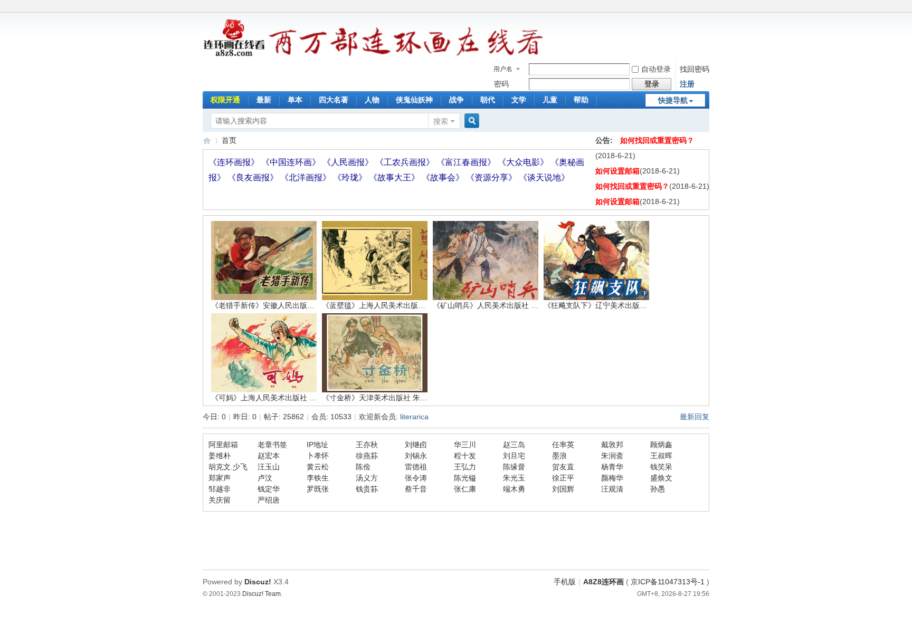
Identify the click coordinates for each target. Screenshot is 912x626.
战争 (456, 99)
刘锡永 (416, 455)
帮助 (581, 99)
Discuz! (257, 581)
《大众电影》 (524, 162)
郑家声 (219, 478)
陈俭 (363, 467)
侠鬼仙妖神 (414, 99)
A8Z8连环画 (603, 581)
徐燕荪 (367, 455)
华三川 (465, 444)
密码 (501, 84)
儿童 (550, 99)
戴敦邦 (612, 444)
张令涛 (416, 478)
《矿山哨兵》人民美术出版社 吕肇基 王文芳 (505, 305)
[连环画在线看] (235, 55)
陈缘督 (514, 467)
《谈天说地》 (544, 177)
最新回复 (694, 416)
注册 (687, 84)
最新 (263, 99)
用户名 (502, 69)
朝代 (487, 99)
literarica (414, 416)
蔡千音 (416, 489)
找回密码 (694, 69)
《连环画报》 (234, 162)
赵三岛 (514, 444)
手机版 (565, 581)
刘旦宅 (514, 455)
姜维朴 (219, 455)
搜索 (440, 121)
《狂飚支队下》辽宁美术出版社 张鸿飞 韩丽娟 (620, 305)
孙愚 (657, 489)
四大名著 (333, 99)
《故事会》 (444, 177)
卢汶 (265, 478)
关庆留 (219, 500)
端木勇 (514, 489)
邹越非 (219, 489)
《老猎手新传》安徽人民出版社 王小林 (275, 305)
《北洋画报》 (306, 177)
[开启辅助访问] (706, 7)
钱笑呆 (661, 467)
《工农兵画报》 (405, 162)
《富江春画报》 (467, 162)
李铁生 (318, 478)
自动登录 (656, 69)
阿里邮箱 (223, 444)
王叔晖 (661, 455)
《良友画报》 (253, 177)
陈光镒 (465, 478)
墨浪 (559, 455)
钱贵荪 (367, 489)
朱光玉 (514, 478)
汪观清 (612, 489)
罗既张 (318, 489)
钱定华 (269, 489)
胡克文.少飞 (228, 467)
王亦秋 (367, 444)
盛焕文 (661, 478)
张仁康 (465, 489)
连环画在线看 (207, 140)
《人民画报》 (348, 162)
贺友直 (563, 467)
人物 (372, 99)
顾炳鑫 (661, 444)
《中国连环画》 (291, 162)
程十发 (465, 455)
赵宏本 (269, 455)
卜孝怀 (318, 455)
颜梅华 (612, 478)
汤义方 (367, 478)
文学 (518, 99)
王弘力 (465, 467)
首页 (229, 140)
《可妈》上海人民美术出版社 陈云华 (271, 397)
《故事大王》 (395, 177)
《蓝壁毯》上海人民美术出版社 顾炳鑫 (386, 305)
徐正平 (563, 478)
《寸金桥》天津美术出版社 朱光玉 (378, 397)
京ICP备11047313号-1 (668, 581)
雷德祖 (416, 467)
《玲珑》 (351, 177)
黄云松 (318, 467)
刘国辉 (563, 489)
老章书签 (272, 444)
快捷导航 (673, 100)
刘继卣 (416, 444)
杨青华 (612, 467)
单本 (295, 99)
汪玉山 (269, 467)
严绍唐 (269, 500)
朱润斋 (612, 455)
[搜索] (470, 121)
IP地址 (317, 444)
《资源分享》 (492, 177)
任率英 (563, 444)
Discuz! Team (261, 593)
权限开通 (225, 99)
